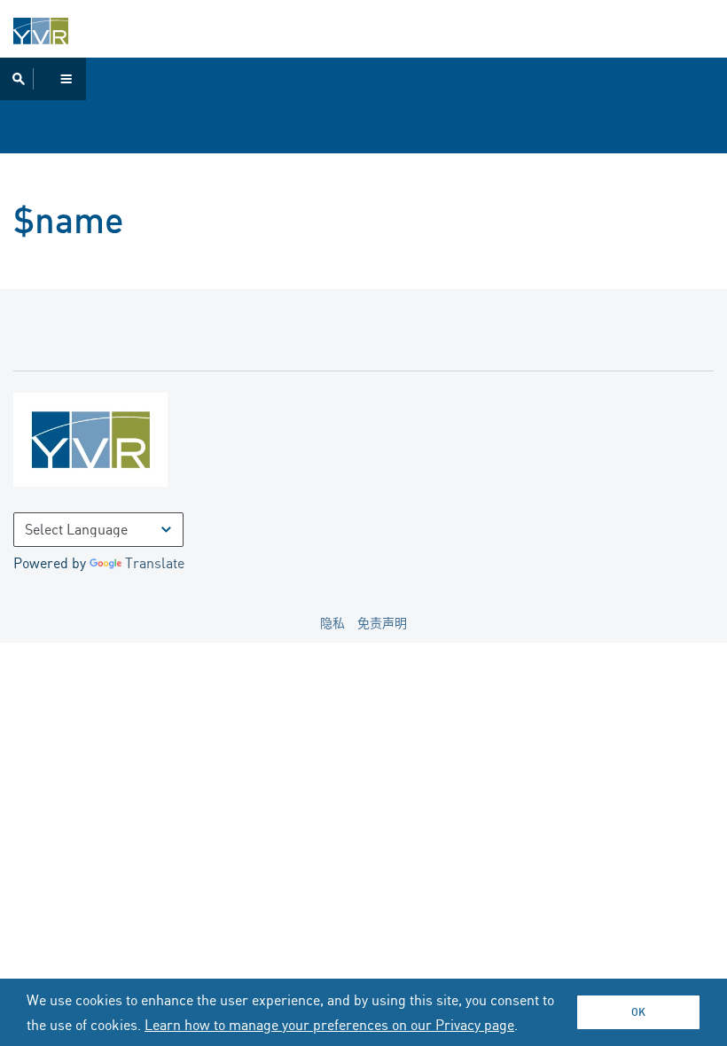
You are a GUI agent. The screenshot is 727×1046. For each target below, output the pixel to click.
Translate (154, 563)
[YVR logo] (128, 444)
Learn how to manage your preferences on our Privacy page (329, 1025)
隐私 (332, 622)
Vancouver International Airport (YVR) (40, 31)
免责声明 (382, 622)
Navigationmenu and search (43, 79)
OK (638, 1012)
